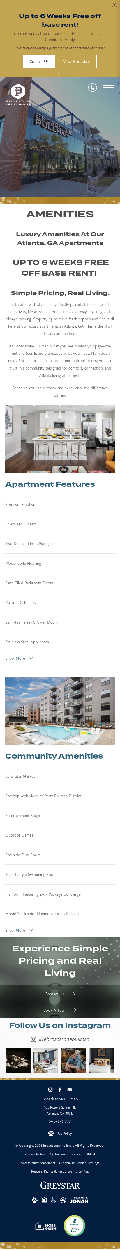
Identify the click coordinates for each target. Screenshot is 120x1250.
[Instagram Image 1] (18, 1060)
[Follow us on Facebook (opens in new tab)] (60, 1089)
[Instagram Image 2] (45, 1060)
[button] (58, 73)
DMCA (90, 1154)
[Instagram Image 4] (101, 1060)
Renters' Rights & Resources (51, 1171)
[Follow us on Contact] (69, 1089)
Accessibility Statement (38, 1163)
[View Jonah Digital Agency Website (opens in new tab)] (79, 1201)
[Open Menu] (108, 87)
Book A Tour (54, 1010)
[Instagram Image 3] (73, 1060)
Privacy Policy (34, 1154)
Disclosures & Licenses (65, 1154)
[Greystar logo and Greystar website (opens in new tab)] (60, 1188)
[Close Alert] (114, 6)
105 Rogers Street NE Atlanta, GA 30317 (60, 1110)
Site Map (82, 1171)
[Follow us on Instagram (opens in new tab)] (50, 1089)
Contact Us (55, 994)
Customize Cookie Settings (79, 1163)
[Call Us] (92, 87)
